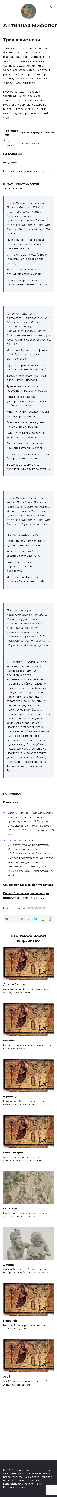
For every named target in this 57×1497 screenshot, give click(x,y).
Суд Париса (11, 1208)
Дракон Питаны (14, 984)
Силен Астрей (13, 1152)
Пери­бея (9, 1040)
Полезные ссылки (14, 1487)
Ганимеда (28, 83)
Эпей (6, 1376)
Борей (7, 171)
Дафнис (8, 1264)
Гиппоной (10, 1320)
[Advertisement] (28, 1420)
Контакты (36, 1483)
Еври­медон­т (12, 1096)
